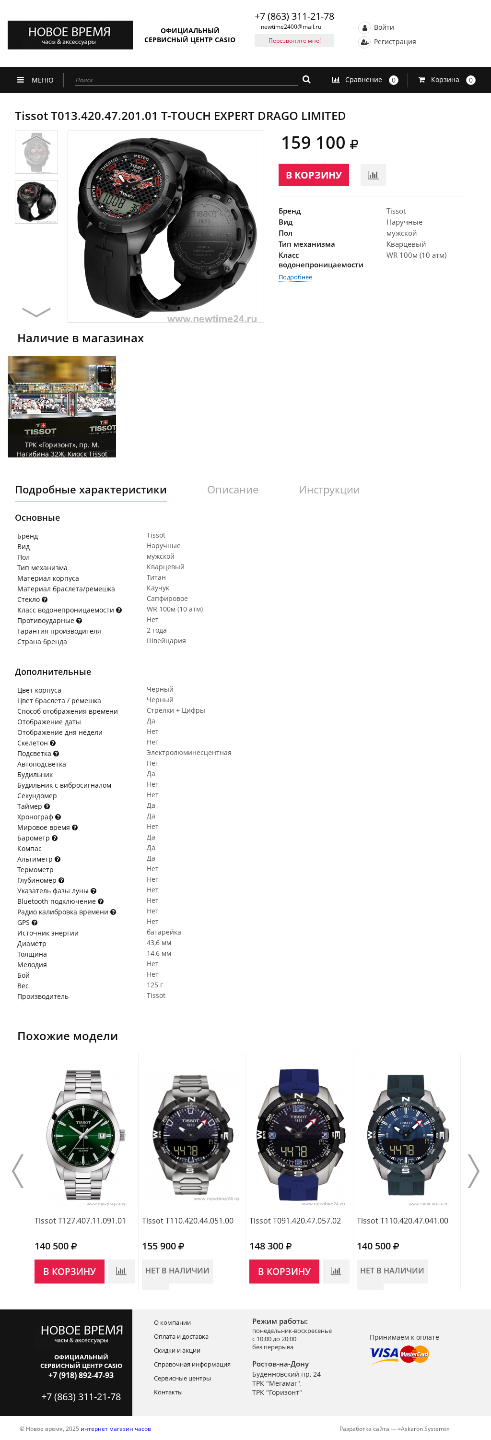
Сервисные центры (182, 1378)
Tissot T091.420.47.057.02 (295, 1220)
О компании (172, 1322)
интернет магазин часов (116, 1429)
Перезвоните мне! (295, 40)
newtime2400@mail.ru (291, 27)
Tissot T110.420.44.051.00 (188, 1220)
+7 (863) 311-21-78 (294, 16)
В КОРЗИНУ (314, 174)
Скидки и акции (177, 1350)
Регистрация (394, 41)
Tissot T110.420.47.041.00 (402, 1220)
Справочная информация (192, 1364)
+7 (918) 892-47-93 (81, 1375)
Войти (383, 26)
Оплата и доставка (181, 1336)
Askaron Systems (424, 1429)
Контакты (168, 1392)
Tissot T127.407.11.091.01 (80, 1220)
